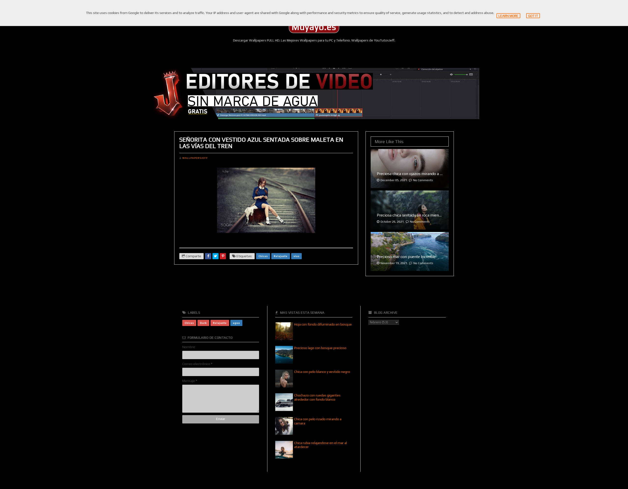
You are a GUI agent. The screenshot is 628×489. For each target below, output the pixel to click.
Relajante (281, 256)
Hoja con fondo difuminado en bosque (323, 324)
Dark (203, 322)
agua (236, 322)
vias (296, 256)
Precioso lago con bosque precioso (320, 348)
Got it (533, 16)
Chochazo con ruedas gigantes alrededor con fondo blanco (317, 397)
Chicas (263, 256)
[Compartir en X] (215, 256)
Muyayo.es (314, 27)
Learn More (508, 16)
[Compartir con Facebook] (208, 256)
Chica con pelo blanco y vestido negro (322, 372)
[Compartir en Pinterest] (223, 256)
